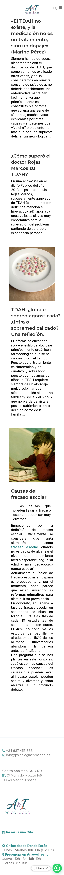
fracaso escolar (24, 547)
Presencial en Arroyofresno (26, 854)
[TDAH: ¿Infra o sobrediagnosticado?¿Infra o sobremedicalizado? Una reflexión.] (32, 274)
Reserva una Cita (19, 832)
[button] (57, 868)
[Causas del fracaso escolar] (32, 455)
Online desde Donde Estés (26, 846)
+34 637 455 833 (19, 751)
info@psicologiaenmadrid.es (27, 755)
